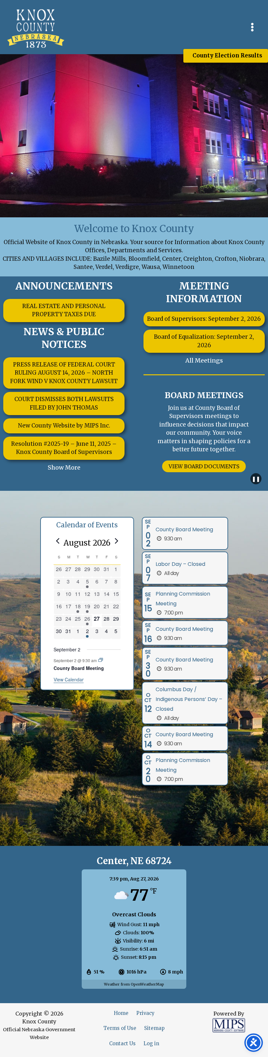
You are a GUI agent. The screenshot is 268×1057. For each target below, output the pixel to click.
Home (121, 1013)
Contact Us (122, 1043)
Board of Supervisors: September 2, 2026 (204, 318)
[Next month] (117, 541)
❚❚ (256, 478)
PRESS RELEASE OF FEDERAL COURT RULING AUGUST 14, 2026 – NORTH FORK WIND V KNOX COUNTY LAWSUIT (64, 373)
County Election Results (227, 55)
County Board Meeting (79, 668)
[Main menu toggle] (252, 27)
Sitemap (154, 1028)
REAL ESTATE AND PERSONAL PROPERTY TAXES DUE (64, 310)
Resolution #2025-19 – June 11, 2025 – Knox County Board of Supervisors (64, 448)
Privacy (145, 1013)
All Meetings (204, 360)
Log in (151, 1043)
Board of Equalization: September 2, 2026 (204, 341)
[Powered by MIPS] (228, 1025)
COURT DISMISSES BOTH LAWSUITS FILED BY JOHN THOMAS (64, 403)
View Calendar (69, 679)
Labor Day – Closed (180, 564)
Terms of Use (119, 1028)
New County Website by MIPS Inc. (64, 425)
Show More (64, 467)
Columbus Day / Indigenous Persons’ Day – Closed (189, 699)
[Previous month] (57, 541)
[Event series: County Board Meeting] (100, 660)
